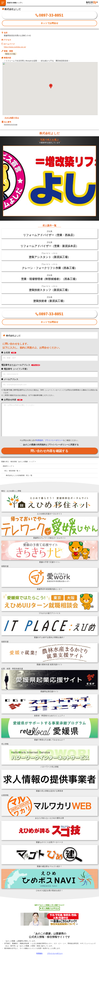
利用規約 (39, 440)
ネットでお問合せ (49, 23)
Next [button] (94, 181)
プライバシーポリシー (54, 440)
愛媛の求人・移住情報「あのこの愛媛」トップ (17, 461)
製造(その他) (10, 54)
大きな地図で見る (12, 118)
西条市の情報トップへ (15, 3)
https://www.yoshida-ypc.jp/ (15, 47)
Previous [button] (5, 181)
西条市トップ (7, 466)
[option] (49, 181)
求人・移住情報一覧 (11, 471)
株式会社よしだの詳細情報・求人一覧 (19, 475)
